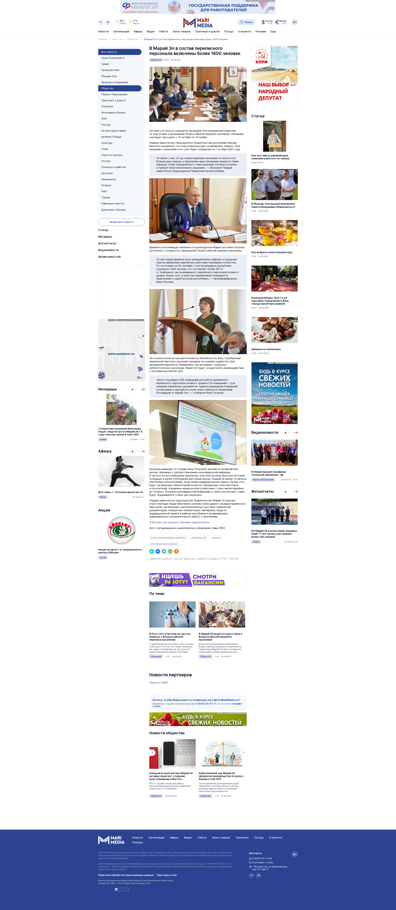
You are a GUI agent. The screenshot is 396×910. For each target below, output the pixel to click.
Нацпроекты (108, 179)
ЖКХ (104, 118)
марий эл (216, 538)
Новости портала (112, 155)
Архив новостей (109, 256)
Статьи (103, 230)
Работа (163, 31)
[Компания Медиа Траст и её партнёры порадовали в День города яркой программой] (274, 278)
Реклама (137, 842)
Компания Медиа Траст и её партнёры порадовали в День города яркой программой (270, 300)
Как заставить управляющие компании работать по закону (270, 157)
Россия (105, 161)
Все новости (109, 51)
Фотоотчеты (107, 243)
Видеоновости (108, 250)
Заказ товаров (221, 837)
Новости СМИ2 (158, 682)
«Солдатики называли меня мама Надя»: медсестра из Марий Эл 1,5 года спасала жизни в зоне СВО (120, 431)
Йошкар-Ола (109, 76)
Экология (107, 173)
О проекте (275, 837)
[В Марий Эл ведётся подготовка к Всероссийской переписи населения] (222, 614)
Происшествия (110, 70)
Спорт (105, 149)
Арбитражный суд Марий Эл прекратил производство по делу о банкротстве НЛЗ (221, 776)
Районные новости (112, 203)
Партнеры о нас (167, 875)
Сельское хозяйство (113, 167)
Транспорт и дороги (113, 100)
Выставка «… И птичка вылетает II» (120, 492)
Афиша (105, 451)
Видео (151, 31)
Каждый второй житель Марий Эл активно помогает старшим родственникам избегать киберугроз (171, 776)
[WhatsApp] (170, 551)
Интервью (105, 236)
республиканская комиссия (164, 544)
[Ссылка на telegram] (107, 22)
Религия (106, 185)
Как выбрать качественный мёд (271, 252)
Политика (107, 106)
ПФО (104, 191)
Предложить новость (121, 222)
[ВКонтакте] (157, 551)
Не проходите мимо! (113, 130)
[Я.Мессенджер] (151, 551)
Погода (105, 124)
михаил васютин (199, 538)
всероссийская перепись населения (168, 538)
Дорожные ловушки (113, 209)
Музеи (103, 497)
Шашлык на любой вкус (266, 349)
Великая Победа (111, 136)
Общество (107, 88)
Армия (105, 63)
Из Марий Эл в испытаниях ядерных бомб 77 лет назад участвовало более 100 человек (274, 533)
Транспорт (242, 837)
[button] (143, 389)
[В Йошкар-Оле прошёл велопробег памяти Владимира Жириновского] (274, 184)
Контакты (255, 853)
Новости (103, 31)
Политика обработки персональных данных (126, 875)
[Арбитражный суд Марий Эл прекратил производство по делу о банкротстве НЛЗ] (222, 753)
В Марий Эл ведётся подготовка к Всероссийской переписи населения (220, 636)
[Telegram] (164, 551)
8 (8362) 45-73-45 (262, 858)
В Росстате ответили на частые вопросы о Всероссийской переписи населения (169, 636)
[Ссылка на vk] (100, 22)
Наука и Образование (114, 94)
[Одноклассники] (176, 551)
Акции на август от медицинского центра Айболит (120, 551)
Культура (106, 142)
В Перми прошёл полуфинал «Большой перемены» (268, 473)
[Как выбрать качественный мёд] (274, 233)
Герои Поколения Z (113, 57)
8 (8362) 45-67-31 (206, 703)
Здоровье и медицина (114, 82)
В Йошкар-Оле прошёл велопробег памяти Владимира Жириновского (273, 205)
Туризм (105, 197)
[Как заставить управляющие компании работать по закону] (274, 136)
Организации (156, 837)
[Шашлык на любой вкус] (274, 329)
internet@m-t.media (262, 862)
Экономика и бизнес (113, 112)
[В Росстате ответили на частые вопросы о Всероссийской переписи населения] (172, 614)
